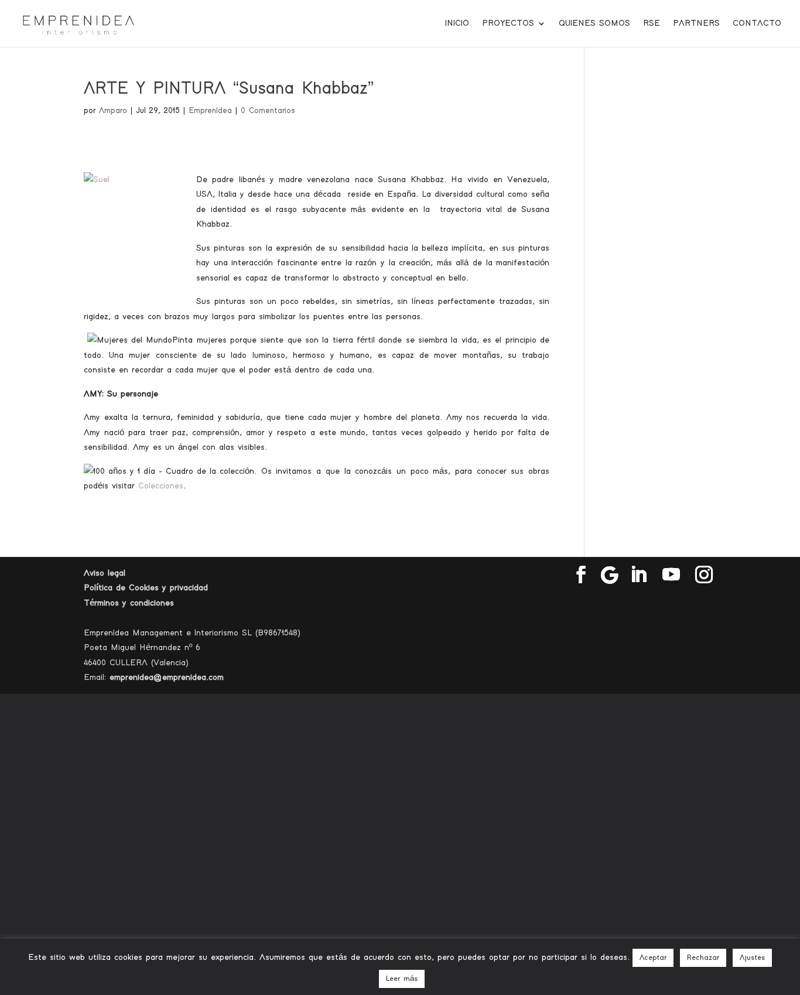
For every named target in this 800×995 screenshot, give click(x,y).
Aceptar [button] (653, 958)
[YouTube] (671, 575)
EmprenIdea (210, 111)
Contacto (757, 23)
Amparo (113, 111)
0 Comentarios (268, 111)
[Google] (609, 575)
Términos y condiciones (129, 603)
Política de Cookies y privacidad (146, 587)
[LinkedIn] (638, 575)
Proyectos (508, 23)
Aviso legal (104, 573)
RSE (651, 23)
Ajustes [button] (752, 958)
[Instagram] (704, 575)
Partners (696, 23)
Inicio (457, 23)
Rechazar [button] (703, 958)
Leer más (402, 979)
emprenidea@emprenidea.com (167, 677)
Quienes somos (594, 23)
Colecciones (160, 485)
